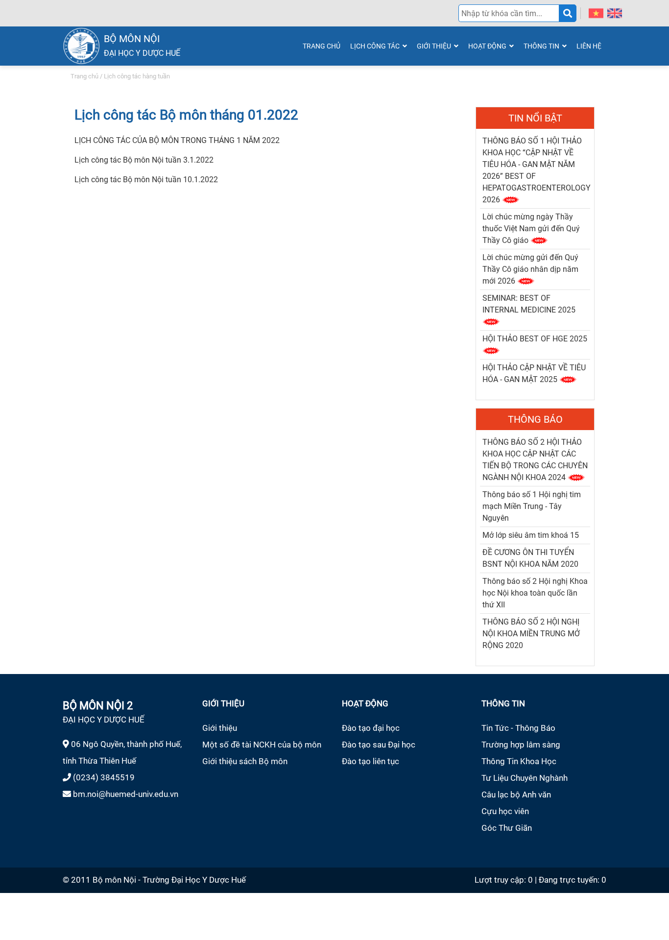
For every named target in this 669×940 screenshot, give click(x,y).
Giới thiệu (219, 728)
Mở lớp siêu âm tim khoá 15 (530, 535)
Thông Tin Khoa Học (518, 761)
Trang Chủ (321, 46)
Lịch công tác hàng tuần (137, 76)
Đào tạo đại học (371, 728)
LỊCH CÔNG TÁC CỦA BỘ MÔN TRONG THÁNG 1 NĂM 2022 (177, 140)
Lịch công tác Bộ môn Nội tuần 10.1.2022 (146, 179)
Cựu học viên (505, 811)
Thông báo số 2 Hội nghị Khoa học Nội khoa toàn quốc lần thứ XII (535, 593)
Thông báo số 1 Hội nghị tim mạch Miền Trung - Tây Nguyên (531, 506)
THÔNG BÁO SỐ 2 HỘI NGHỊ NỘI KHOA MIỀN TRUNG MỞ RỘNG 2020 (531, 633)
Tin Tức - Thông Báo (518, 728)
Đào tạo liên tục (370, 761)
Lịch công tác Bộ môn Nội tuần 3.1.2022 (144, 160)
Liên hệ (588, 46)
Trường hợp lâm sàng (520, 744)
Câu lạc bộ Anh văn (516, 794)
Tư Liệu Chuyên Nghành (524, 778)
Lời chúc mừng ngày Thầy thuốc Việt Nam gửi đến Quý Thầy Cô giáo (531, 228)
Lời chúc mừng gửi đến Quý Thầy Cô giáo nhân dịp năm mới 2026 (530, 269)
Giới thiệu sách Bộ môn (244, 761)
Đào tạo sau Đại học (378, 744)
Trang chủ (84, 76)
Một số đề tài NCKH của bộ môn (261, 744)
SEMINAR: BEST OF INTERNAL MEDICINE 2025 (528, 303)
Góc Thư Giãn (506, 828)
